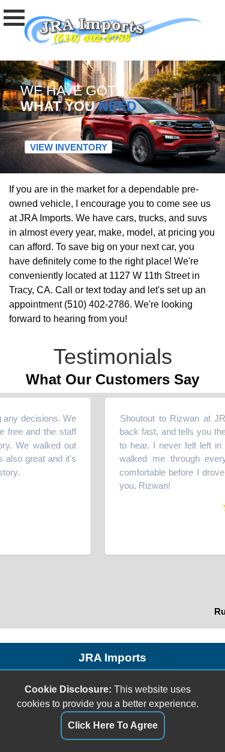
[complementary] (189, 716)
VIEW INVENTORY (68, 147)
